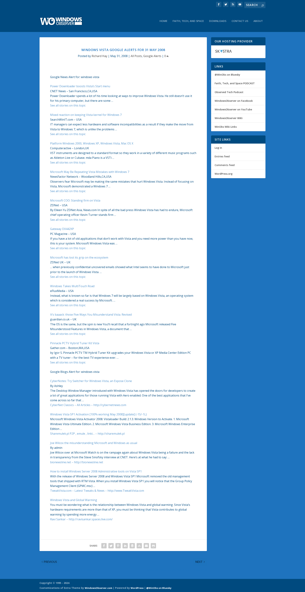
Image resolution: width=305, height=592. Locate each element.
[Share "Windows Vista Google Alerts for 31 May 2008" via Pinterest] (118, 545)
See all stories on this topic (68, 105)
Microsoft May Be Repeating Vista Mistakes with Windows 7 (89, 172)
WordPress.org (223, 173)
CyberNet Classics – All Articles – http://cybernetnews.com (88, 405)
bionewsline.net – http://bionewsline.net (76, 462)
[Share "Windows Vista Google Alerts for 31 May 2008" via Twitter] (111, 545)
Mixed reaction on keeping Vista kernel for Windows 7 (86, 115)
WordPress (137, 588)
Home (163, 21)
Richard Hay (99, 56)
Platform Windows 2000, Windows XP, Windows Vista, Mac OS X (91, 143)
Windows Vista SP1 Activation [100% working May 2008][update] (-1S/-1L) (98, 414)
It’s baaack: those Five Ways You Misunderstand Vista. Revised (91, 314)
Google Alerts (152, 56)
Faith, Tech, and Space (188, 21)
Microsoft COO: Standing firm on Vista (75, 200)
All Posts (136, 56)
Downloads (217, 21)
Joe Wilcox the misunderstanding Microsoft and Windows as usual (93, 443)
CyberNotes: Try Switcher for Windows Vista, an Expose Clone (91, 381)
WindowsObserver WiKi (229, 118)
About (258, 21)
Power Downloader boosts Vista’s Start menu (80, 86)
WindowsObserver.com (98, 588)
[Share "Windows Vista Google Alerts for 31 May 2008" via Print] (153, 545)
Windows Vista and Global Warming (73, 500)
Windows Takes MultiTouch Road (72, 286)
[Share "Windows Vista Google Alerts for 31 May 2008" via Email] (146, 545)
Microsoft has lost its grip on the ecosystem (79, 257)
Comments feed (225, 165)
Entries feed (222, 156)
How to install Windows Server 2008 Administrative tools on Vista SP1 (96, 471)
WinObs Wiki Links (226, 126)
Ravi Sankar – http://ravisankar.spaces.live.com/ (81, 519)
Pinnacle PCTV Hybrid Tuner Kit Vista (74, 343)
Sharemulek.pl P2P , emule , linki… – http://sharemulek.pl (87, 434)
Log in (218, 147)
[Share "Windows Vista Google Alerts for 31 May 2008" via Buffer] (132, 545)
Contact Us (240, 21)
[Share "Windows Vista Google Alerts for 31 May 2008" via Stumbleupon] (139, 545)
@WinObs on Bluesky (227, 74)
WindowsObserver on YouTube (233, 109)
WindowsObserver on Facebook (234, 100)
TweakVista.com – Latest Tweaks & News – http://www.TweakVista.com (97, 491)
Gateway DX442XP (62, 229)
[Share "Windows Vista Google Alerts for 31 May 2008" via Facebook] (103, 545)
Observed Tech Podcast (229, 92)
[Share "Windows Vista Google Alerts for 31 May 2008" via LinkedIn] (125, 545)
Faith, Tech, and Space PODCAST (235, 83)
